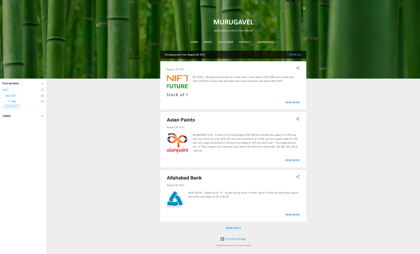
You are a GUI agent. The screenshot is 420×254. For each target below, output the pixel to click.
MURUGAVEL (233, 22)
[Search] (304, 9)
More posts (233, 228)
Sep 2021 (10, 95)
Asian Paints (181, 120)
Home (194, 42)
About (208, 42)
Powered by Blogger (235, 238)
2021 (6, 90)
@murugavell (266, 42)
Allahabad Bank (184, 178)
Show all (295, 54)
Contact (245, 42)
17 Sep (12, 101)
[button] (298, 68)
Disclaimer (225, 42)
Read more (292, 102)
